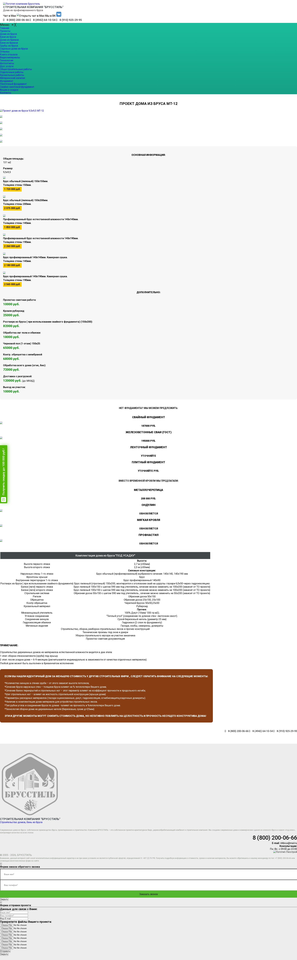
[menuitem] (4, 28)
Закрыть (4, 899)
